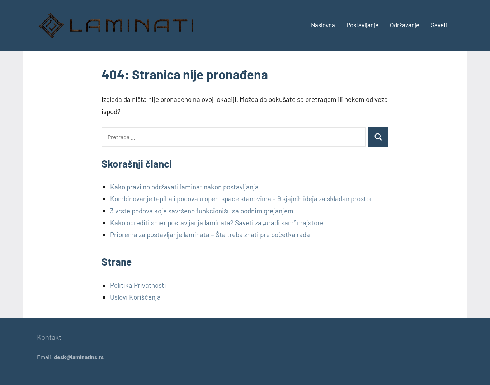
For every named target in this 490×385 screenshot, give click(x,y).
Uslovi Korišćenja (135, 297)
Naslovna (323, 24)
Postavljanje (362, 24)
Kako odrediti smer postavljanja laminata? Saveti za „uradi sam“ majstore (217, 223)
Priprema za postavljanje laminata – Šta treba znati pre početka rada (210, 234)
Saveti (439, 24)
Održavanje (404, 24)
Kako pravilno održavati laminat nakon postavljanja (184, 187)
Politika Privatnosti (138, 285)
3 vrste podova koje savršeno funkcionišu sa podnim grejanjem (201, 211)
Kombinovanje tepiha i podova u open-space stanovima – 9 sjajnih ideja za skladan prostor (241, 198)
